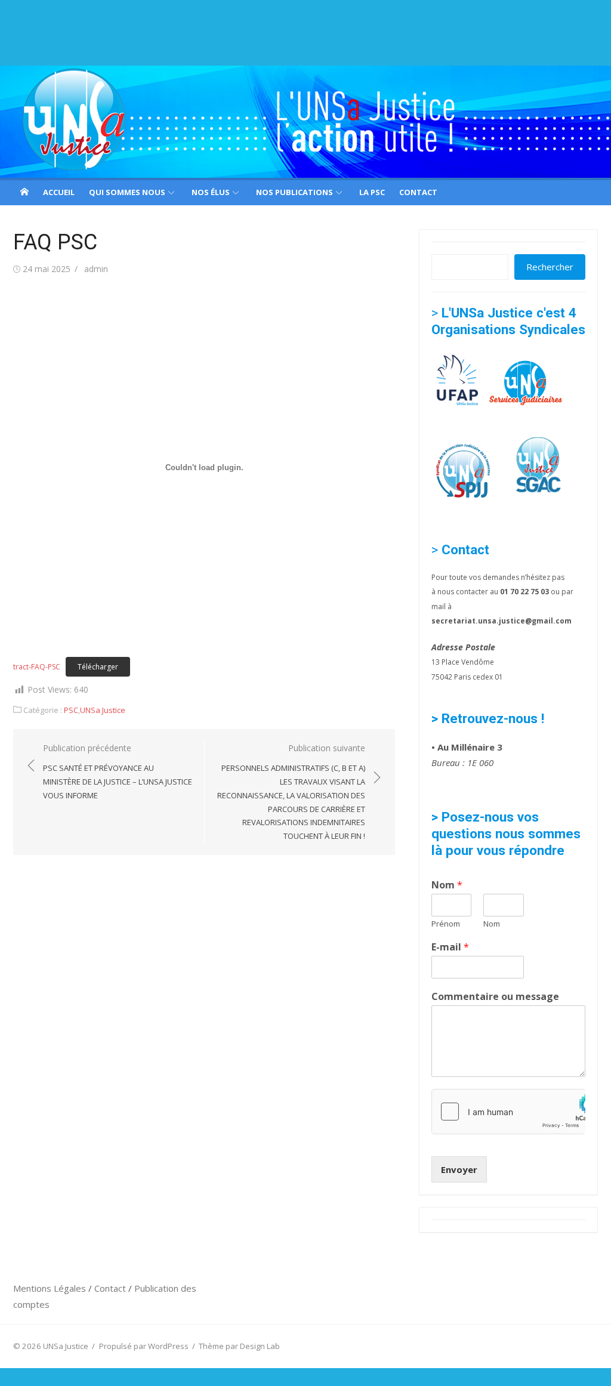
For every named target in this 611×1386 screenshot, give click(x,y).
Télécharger (98, 667)
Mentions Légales (50, 1288)
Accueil (59, 192)
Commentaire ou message (495, 996)
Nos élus (211, 192)
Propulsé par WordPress (144, 1346)
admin (96, 268)
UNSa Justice (102, 710)
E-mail (450, 947)
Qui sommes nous (127, 192)
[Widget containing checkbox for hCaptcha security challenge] (508, 1111)
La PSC (372, 192)
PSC (71, 710)
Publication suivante (291, 791)
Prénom (445, 924)
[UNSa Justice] (305, 122)
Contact (418, 192)
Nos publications (294, 192)
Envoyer (459, 1169)
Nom (446, 885)
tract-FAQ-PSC (36, 667)
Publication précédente (117, 771)
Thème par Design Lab (239, 1346)
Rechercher (549, 267)
